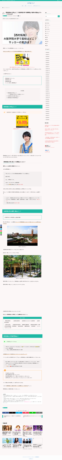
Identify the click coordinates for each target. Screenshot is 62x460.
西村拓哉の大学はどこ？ (12, 92)
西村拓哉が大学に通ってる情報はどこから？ (17, 94)
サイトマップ (25, 456)
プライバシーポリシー (31, 456)
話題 (47, 45)
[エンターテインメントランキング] (47, 146)
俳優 (47, 37)
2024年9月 (47, 99)
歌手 (47, 43)
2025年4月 (47, 84)
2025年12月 (48, 68)
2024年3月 (47, 111)
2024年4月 (47, 109)
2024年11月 (48, 95)
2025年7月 (47, 78)
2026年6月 (47, 56)
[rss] (57, 0)
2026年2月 (47, 64)
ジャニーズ (48, 31)
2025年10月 (48, 72)
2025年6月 (47, 80)
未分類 (47, 41)
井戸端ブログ (31, 3)
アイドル (47, 27)
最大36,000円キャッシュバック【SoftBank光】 (22, 128)
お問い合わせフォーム (27, 401)
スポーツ (47, 33)
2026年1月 (47, 66)
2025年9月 (47, 74)
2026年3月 (47, 62)
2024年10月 (48, 97)
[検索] (59, 0)
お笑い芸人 (48, 29)
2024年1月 (47, 115)
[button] (5, 413)
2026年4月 (47, 60)
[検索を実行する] (59, 16)
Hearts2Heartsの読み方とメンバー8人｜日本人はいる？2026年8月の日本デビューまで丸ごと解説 (52, 133)
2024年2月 (47, 113)
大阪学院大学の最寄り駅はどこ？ (14, 96)
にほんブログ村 (47, 151)
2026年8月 (47, 52)
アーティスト (5, 15)
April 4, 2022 (20, 184)
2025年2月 (47, 89)
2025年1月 (47, 91)
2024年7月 (47, 103)
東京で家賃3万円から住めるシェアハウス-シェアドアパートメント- (22, 67)
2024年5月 (47, 107)
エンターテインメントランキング (49, 147)
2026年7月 (47, 54)
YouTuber (47, 23)
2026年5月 (47, 58)
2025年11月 (48, 70)
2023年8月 (47, 119)
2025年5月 (47, 82)
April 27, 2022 (16, 202)
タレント (47, 35)
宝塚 (47, 39)
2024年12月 (48, 93)
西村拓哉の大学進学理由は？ (13, 97)
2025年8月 (47, 76)
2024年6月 (47, 105)
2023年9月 (47, 117)
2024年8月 (47, 101)
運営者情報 (37, 456)
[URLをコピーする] (39, 413)
